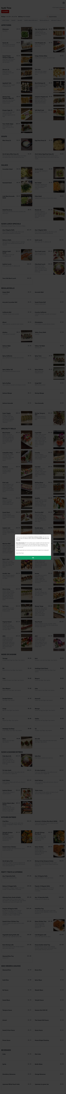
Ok (33, 558)
